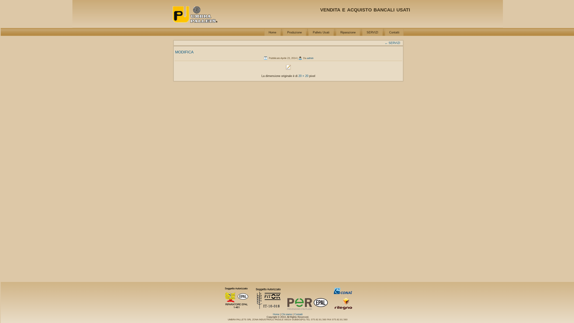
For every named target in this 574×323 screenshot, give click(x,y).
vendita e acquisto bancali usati (365, 9)
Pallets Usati (321, 32)
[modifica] (288, 70)
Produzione (294, 32)
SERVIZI (372, 32)
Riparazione (348, 32)
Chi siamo (286, 314)
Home (272, 32)
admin (310, 58)
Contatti (394, 32)
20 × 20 (303, 76)
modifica (184, 51)
